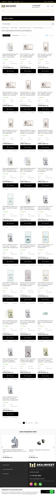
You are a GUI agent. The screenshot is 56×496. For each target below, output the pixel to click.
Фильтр (7, 35)
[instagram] (32, 485)
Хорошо (47, 491)
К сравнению (15, 74)
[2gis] (36, 485)
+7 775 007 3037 (36, 5)
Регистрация (50, 1)
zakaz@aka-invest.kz (39, 478)
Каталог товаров (8, 18)
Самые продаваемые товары (28, 431)
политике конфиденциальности (29, 493)
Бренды (10, 1)
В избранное (6, 74)
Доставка (16, 1)
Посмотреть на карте (34, 472)
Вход (45, 1)
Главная (4, 1)
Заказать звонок (36, 7)
